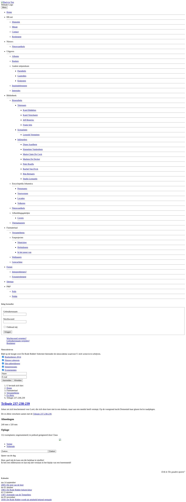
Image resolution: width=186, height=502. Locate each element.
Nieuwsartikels (18, 46)
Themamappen (18, 223)
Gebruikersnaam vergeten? (18, 341)
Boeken (15, 61)
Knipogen (21, 81)
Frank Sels (27, 125)
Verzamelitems (18, 232)
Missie (15, 27)
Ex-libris (10, 395)
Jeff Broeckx (28, 120)
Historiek (16, 22)
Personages (22, 188)
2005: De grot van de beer (12, 485)
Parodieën (21, 71)
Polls (14, 291)
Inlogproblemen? (19, 272)
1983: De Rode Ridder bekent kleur (16, 490)
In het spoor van (24, 252)
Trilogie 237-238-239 (15, 403)
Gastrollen (21, 76)
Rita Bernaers (29, 174)
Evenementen (10, 370)
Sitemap (10, 281)
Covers (20, 218)
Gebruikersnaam (10, 311)
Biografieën (17, 100)
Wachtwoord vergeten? (16, 338)
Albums (15, 56)
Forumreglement (19, 277)
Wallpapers (17, 257)
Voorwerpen (22, 193)
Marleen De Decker (31, 159)
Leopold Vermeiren (31, 134)
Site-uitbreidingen (12, 363)
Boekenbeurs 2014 (13, 357)
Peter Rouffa (28, 164)
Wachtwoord (8, 319)
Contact (15, 32)
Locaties (21, 198)
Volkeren (21, 203)
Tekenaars (21, 105)
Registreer (11, 343)
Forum (9, 267)
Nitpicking (22, 242)
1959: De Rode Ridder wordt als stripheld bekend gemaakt (26, 499)
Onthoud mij (12, 327)
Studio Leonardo (30, 179)
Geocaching (17, 262)
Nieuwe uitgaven (12, 360)
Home (9, 12)
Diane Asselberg (30, 144)
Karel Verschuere (30, 115)
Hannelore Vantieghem (33, 149)
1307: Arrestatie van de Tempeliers (16, 495)
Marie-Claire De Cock (32, 154)
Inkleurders (22, 139)
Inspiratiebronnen (19, 86)
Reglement (16, 37)
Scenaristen (22, 130)
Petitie (14, 296)
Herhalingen (22, 247)
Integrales (16, 90)
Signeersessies (11, 367)
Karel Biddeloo (29, 110)
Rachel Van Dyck (30, 169)
